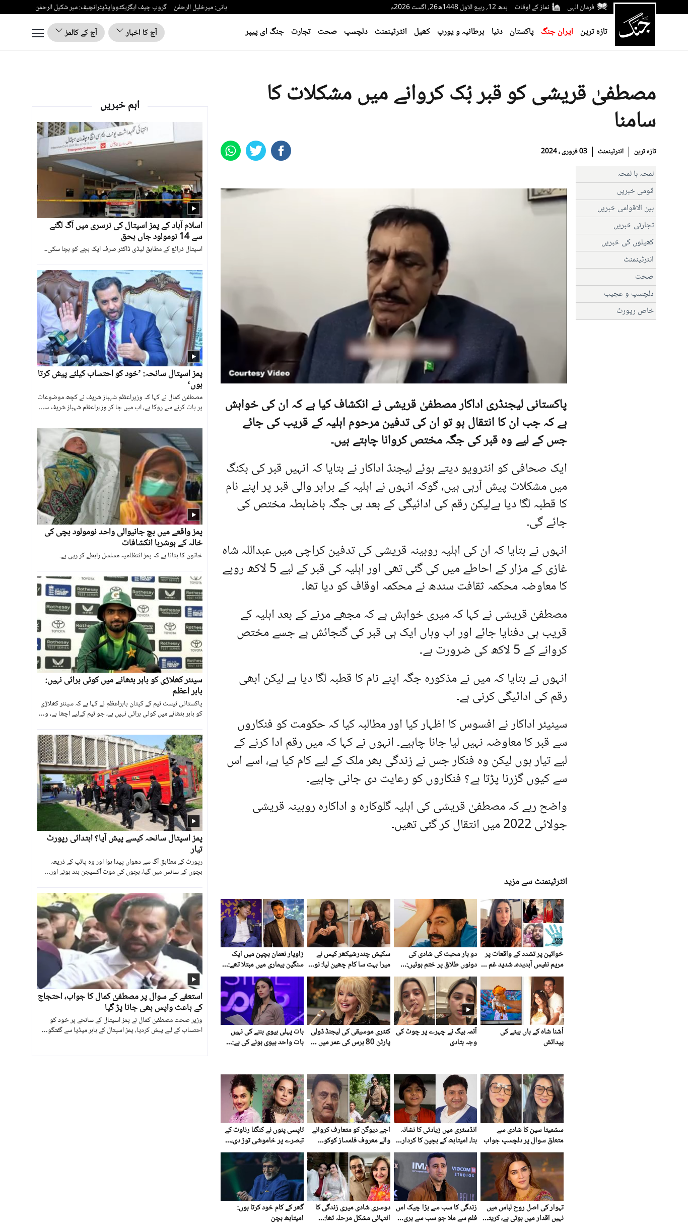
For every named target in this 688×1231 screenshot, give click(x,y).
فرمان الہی (580, 8)
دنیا (497, 32)
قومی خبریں (635, 191)
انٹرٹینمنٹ (391, 32)
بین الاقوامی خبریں (625, 208)
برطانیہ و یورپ (461, 32)
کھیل (422, 32)
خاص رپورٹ (635, 311)
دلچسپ (356, 32)
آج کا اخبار (140, 33)
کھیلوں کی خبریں (627, 242)
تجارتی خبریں (633, 225)
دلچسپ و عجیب (629, 294)
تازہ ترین (593, 32)
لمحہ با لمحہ (635, 174)
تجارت (301, 32)
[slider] (392, 375)
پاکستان (522, 32)
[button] (251, 375)
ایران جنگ (557, 32)
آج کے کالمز (80, 33)
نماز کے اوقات (532, 8)
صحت (327, 32)
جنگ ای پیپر (264, 32)
